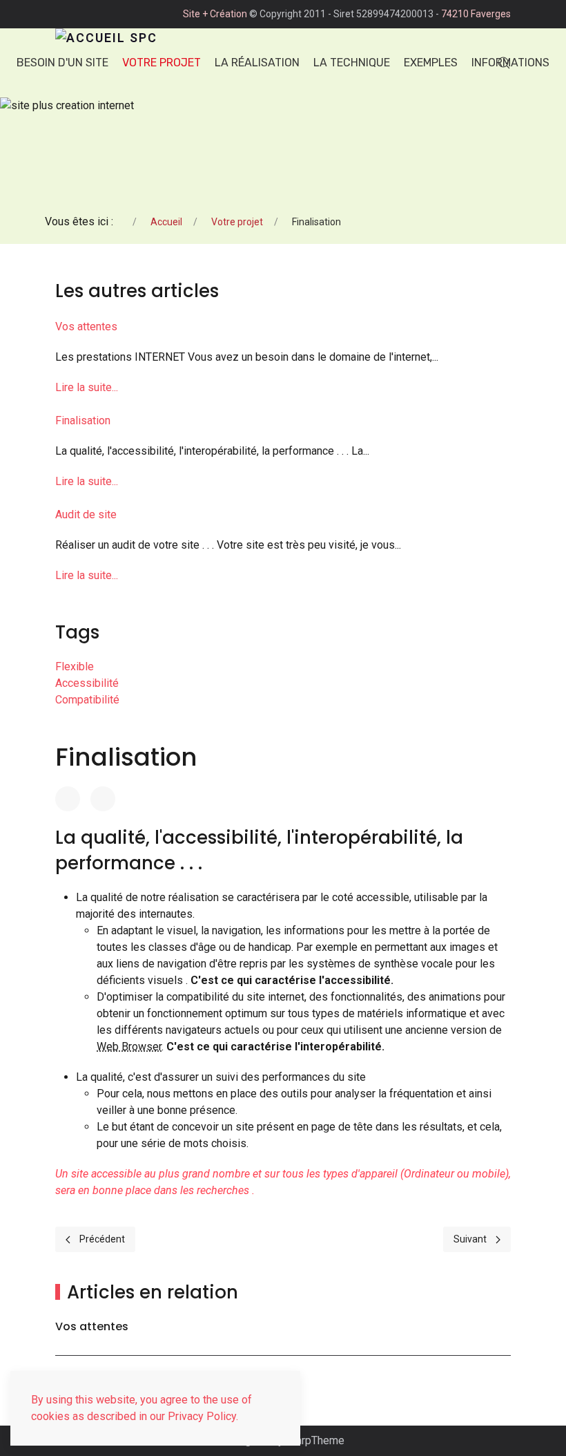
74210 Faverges (476, 13)
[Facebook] (67, 798)
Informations (510, 62)
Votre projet (161, 62)
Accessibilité (87, 683)
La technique (351, 62)
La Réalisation (257, 62)
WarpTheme (315, 1440)
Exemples (431, 62)
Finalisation (82, 420)
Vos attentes (86, 326)
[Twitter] (102, 798)
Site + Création (215, 13)
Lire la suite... (86, 387)
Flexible (74, 666)
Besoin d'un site (62, 62)
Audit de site (86, 514)
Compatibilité (87, 699)
